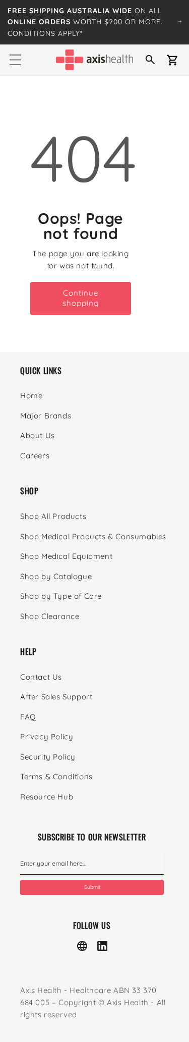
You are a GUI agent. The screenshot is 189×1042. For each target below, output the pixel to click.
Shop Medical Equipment (66, 556)
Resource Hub (46, 796)
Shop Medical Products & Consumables (93, 536)
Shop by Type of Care (61, 596)
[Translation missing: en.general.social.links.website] (82, 946)
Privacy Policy (46, 736)
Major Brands (45, 415)
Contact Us (41, 677)
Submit (92, 887)
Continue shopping (80, 298)
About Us (37, 435)
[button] (15, 60)
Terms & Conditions (56, 776)
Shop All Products (53, 516)
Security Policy (48, 757)
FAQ (28, 717)
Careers (34, 455)
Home (31, 395)
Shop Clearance (49, 616)
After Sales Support (56, 696)
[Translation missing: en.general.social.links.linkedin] (102, 946)
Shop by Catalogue (56, 576)
